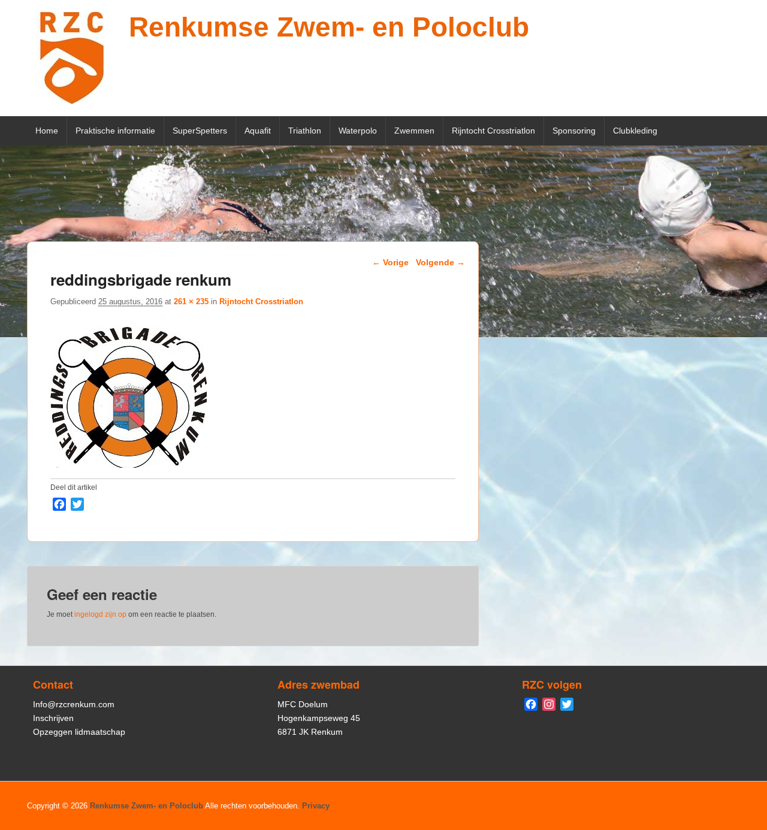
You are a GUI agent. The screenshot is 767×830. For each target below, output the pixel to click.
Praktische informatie (115, 130)
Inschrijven (53, 718)
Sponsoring (574, 130)
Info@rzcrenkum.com (73, 704)
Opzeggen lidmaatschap (79, 732)
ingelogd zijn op (100, 614)
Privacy (316, 805)
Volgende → (440, 262)
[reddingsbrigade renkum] (128, 464)
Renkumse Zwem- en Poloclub (329, 27)
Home (46, 130)
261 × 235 (191, 301)
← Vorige (390, 262)
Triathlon (304, 130)
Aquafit (257, 130)
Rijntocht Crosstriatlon (493, 130)
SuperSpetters (200, 130)
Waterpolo (358, 130)
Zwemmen (414, 130)
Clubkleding (635, 130)
